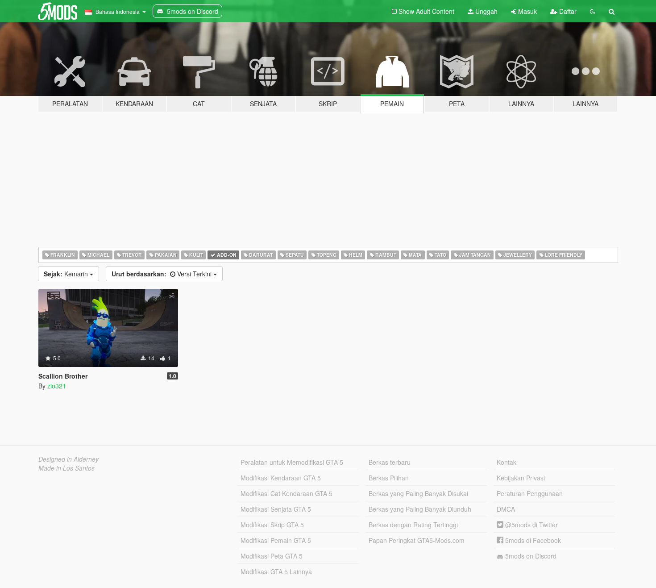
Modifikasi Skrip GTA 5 (272, 524)
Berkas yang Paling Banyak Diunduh (420, 509)
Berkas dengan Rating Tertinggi (413, 524)
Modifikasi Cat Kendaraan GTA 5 (286, 493)
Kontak (506, 462)
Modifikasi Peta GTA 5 (272, 555)
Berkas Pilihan (389, 477)
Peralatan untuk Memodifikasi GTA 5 (292, 462)
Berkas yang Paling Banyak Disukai (418, 493)
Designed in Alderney (68, 459)
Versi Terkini (162, 273)
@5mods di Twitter (530, 524)
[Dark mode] (592, 11)
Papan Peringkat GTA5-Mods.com (417, 540)
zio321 (56, 385)
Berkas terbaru (390, 462)
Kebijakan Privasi (521, 477)
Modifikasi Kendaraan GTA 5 (281, 477)
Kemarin (67, 273)
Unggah (485, 11)
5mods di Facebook (532, 540)
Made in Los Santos (66, 467)
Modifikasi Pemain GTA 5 (276, 540)
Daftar (567, 11)
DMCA (506, 509)
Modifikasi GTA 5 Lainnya (276, 571)
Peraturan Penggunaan (530, 493)
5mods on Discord (529, 555)
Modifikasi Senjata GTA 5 (276, 509)
